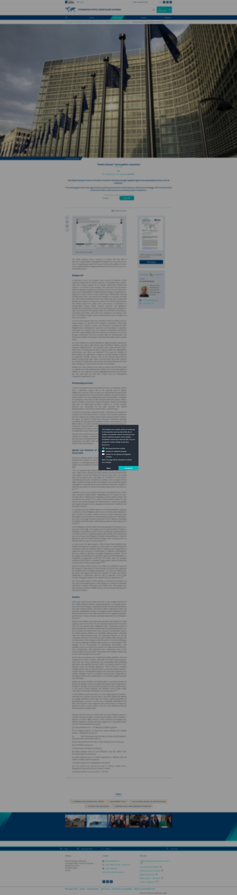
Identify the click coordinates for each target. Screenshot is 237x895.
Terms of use (105, 889)
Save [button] (108, 468)
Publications (110, 22)
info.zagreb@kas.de (112, 861)
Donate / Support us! (147, 882)
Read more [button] (106, 445)
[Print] (67, 222)
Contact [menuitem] (143, 17)
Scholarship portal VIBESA (149, 867)
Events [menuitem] (91, 17)
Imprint (82, 889)
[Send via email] (67, 226)
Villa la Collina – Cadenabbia (150, 878)
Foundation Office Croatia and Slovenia (90, 22)
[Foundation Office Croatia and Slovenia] (70, 9)
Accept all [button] (128, 468)
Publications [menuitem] (117, 17)
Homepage (69, 22)
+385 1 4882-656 (111, 868)
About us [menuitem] (168, 17)
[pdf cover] (151, 233)
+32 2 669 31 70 (148, 303)
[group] (75, 827)
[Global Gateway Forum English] (99, 233)
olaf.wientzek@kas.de (150, 300)
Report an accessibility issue (144, 889)
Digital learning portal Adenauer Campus (154, 861)
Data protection (93, 889)
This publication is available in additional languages (118, 195)
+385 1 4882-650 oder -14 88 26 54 (117, 865)
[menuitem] (68, 17)
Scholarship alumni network (150, 871)
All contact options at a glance (113, 872)
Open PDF (126, 198)
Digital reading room (147, 874)
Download (151, 262)
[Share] (67, 230)
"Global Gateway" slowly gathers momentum (148, 22)
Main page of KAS (71, 889)
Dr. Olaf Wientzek (108, 174)
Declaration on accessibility (122, 889)
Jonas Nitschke (120, 174)
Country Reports (123, 22)
